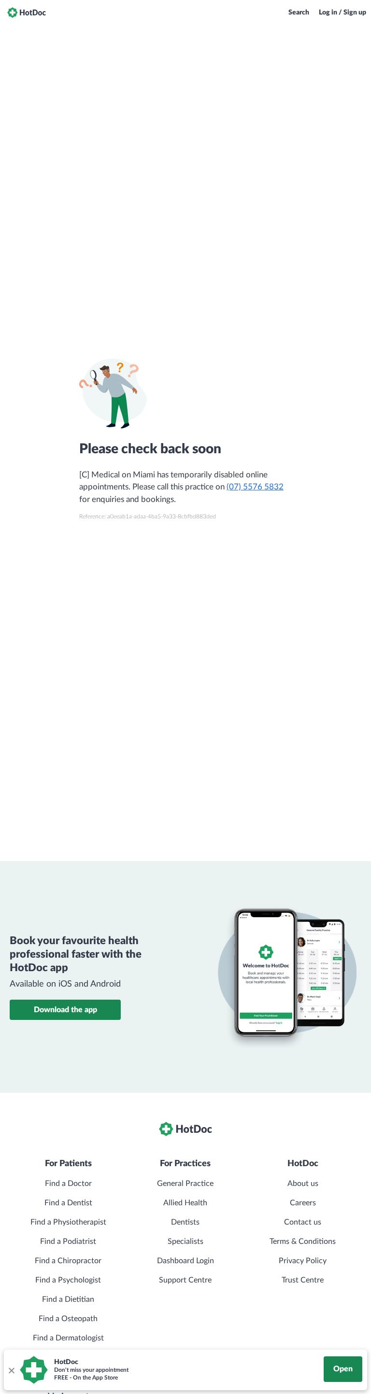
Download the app (65, 1010)
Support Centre (185, 1280)
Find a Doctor (68, 1183)
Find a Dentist (68, 1203)
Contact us (302, 1222)
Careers (303, 1203)
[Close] (11, 1370)
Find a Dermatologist (68, 1338)
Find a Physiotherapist (68, 1222)
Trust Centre (303, 1280)
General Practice (185, 1183)
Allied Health (185, 1203)
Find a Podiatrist (68, 1241)
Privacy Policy (303, 1261)
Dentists (185, 1222)
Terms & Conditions (303, 1241)
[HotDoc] (26, 12)
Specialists (185, 1241)
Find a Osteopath (68, 1319)
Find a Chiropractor (68, 1261)
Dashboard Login (185, 1261)
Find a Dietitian (68, 1299)
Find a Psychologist (68, 1280)
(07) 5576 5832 (255, 487)
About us (302, 1183)
